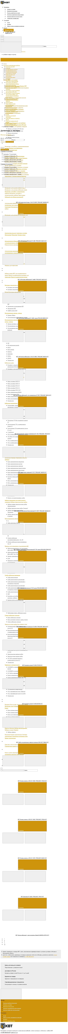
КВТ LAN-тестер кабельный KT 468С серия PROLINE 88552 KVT (32, 318)
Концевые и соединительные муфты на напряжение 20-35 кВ (17, 366)
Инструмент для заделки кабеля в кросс (15, 188)
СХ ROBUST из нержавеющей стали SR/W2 (16, 668)
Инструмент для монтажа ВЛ (12, 215)
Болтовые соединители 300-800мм (16, 289)
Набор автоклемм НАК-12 (14, 523)
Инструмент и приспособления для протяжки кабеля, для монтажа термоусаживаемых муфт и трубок (13, 95)
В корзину (21, 213)
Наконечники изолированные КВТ (16, 306)
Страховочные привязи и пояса (13, 746)
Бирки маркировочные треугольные (16, 470)
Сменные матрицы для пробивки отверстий (16, 126)
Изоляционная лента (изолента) (10, 78)
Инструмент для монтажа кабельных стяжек (16, 190)
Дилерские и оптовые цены (13, 18)
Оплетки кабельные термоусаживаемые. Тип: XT (17, 543)
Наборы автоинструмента (20, 728)
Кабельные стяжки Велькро (14, 474)
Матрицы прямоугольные (13, 137)
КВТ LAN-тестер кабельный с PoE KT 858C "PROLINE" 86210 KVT (32, 356)
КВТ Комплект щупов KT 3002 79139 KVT (32, 665)
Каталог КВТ (27, 67)
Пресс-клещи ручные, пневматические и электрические (11, 105)
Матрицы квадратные (12, 133)
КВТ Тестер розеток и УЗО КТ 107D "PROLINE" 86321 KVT (32, 858)
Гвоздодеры (13, 704)
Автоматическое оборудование (13, 241)
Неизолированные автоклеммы (13, 518)
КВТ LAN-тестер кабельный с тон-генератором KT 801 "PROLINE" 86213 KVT (32, 395)
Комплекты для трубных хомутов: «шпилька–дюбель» (15, 597)
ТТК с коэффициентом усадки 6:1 (15, 443)
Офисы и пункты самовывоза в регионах (15, 26)
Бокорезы (7, 704)
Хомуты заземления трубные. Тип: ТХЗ (17, 675)
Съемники (8, 68)
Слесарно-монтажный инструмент (11, 116)
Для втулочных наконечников (12, 251)
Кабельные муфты (9, 363)
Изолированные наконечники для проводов (16, 329)
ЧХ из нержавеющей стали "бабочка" (16, 691)
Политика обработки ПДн (9, 1021)
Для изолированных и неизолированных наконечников (14, 253)
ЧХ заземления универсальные (15, 689)
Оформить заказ (9, 30)
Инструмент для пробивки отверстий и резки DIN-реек (18, 120)
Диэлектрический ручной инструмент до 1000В (16, 102)
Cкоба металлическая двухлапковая (16, 579)
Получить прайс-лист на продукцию (14, 16)
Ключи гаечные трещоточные (14, 710)
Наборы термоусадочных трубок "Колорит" (18, 508)
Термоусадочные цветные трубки (15, 654)
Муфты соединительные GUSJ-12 (15, 398)
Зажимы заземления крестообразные (16, 556)
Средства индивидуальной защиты (13, 749)
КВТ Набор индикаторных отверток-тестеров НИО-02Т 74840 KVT (32, 742)
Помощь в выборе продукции (13, 13)
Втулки (6, 292)
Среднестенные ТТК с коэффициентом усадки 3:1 (17, 425)
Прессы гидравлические (11, 109)
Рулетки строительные (16, 734)
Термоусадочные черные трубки (15, 656)
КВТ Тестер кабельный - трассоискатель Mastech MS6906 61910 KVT (32, 935)
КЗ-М (9, 558)
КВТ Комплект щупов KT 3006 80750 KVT (32, 703)
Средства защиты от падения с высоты (14, 741)
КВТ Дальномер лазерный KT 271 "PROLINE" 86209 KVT (32, 472)
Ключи (6, 708)
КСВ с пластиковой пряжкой (14, 480)
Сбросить (3, 141)
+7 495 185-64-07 (10, 32)
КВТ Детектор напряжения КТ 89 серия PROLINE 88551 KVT (32, 588)
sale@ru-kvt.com (8, 33)
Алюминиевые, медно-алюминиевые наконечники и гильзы (16, 406)
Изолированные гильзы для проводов (17, 326)
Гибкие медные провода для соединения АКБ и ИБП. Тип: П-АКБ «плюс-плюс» (17, 553)
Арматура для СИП (10, 66)
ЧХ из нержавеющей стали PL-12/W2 (17, 693)
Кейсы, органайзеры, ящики (12, 98)
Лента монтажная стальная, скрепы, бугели (18, 619)
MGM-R (9, 358)
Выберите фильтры (9, 141)
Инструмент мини (9, 706)
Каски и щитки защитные (11, 752)
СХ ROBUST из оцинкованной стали (16, 671)
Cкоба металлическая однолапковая (16, 585)
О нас (8, 22)
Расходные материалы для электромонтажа (16, 282)
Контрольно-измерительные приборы (12, 100)
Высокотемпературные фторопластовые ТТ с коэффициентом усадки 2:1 (17, 631)
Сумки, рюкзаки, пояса (11, 123)
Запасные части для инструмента (10, 75)
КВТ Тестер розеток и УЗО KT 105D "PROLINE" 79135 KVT (32, 781)
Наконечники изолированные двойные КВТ (17, 303)
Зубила (26, 704)
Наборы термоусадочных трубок (19, 502)
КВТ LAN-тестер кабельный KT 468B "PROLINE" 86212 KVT (32, 279)
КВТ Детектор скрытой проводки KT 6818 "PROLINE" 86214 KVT (32, 626)
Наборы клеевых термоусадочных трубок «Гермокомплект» (17, 505)
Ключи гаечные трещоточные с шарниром (17, 712)
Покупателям (6, 7)
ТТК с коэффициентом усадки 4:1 (15, 440)
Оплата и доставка (11, 9)
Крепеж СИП (23, 86)
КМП (9, 594)
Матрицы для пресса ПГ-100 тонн (16, 129)
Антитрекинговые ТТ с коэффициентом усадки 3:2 (17, 627)
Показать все (11, 360)
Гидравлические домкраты (12, 69)
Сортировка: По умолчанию (6, 151)
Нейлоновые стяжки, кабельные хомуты (17, 613)
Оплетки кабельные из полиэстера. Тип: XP (17, 535)
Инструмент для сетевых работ (13, 86)
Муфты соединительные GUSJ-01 (15, 396)
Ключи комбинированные (13, 717)
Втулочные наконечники (15, 292)
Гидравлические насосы (11, 70)
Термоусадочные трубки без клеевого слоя (16, 624)
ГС (8, 521)
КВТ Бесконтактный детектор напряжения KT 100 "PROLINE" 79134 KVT (32, 434)
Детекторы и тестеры (21, 233)
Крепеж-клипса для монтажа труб (15, 600)
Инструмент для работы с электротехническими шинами (19, 143)
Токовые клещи (22, 235)
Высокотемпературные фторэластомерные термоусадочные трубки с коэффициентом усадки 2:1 (17, 636)
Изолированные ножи (22, 106)
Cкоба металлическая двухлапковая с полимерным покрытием (16, 582)
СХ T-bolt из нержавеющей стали (15, 673)
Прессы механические (11, 110)
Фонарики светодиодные (11, 125)
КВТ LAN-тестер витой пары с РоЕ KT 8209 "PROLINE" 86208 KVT (32, 202)
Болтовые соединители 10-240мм (16, 287)
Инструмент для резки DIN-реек (18, 125)
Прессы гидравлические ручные (19, 277)
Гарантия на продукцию (12, 11)
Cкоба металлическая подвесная (15, 592)
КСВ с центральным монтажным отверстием (18, 483)
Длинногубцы (20, 704)
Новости (5, 28)
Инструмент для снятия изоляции (11, 88)
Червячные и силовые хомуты (12, 665)
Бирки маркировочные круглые (15, 464)
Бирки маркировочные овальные (15, 466)
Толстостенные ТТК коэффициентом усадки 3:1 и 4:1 (18, 429)
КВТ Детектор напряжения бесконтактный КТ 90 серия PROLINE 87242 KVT (32, 549)
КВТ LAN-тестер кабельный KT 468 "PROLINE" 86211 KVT (32, 241)
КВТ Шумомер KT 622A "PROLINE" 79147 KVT (32, 896)
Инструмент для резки (10, 153)
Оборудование (9, 102)
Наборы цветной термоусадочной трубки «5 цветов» (17, 515)
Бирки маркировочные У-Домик (15, 472)
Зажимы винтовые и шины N (14, 324)
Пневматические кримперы (11, 245)
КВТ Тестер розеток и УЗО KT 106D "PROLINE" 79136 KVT (32, 819)
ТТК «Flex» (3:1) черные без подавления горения (17, 437)
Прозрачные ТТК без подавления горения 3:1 (18, 421)
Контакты (9, 24)
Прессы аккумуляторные (11, 107)
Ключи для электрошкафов (14, 714)
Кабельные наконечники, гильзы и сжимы (15, 403)
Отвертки (16, 730)
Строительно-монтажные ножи (20, 736)
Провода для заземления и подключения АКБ (16, 546)
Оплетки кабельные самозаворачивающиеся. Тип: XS (15, 539)
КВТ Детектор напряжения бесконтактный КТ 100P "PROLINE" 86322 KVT (32, 511)
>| (4, 944)
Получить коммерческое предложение (15, 14)
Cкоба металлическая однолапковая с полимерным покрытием (17, 588)
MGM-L (9, 356)
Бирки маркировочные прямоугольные (17, 468)
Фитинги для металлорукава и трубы (16, 498)
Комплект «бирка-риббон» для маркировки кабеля (18, 477)
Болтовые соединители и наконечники (14, 285)
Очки (17, 754)
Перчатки (21, 754)
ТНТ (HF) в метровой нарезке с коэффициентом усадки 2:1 (15, 659)
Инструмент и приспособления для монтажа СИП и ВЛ (13, 91)
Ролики (7, 114)
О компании (6, 20)
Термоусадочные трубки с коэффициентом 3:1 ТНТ (17, 651)
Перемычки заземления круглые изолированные (15, 561)
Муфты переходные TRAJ (13, 394)
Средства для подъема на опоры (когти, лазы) (17, 744)
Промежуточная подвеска (22, 88)
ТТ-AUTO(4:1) (11, 432)
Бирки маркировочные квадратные (16, 461)
